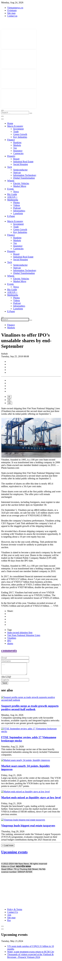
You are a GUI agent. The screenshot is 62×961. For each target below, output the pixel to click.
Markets (17, 145)
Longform (18, 213)
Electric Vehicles (21, 183)
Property (11, 156)
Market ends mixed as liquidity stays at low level (31, 797)
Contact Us (12, 912)
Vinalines (11, 638)
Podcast (17, 208)
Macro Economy (15, 126)
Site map (11, 13)
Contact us (12, 16)
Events (10, 189)
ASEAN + (12, 197)
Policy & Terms (14, 909)
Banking (17, 142)
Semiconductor (20, 169)
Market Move (19, 186)
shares (10, 643)
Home (10, 123)
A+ (9, 403)
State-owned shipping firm (19, 632)
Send (4, 683)
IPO (9, 640)
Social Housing (20, 164)
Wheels (10, 180)
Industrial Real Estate (23, 161)
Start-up (17, 172)
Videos (16, 205)
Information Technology (24, 175)
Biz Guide (12, 194)
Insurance (17, 150)
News (16, 191)
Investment (18, 129)
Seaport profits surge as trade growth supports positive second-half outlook (30, 707)
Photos (16, 202)
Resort (16, 159)
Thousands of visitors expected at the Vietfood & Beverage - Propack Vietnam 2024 (30, 955)
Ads (9, 915)
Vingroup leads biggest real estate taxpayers (28, 825)
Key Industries (20, 137)
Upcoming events (14, 852)
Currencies (18, 153)
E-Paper (11, 216)
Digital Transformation (24, 178)
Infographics (19, 210)
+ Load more (7, 845)
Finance (11, 139)
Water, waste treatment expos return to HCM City (30, 951)
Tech (9, 167)
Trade (16, 131)
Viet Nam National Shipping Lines (23, 635)
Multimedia (12, 199)
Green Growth (20, 134)
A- (9, 397)
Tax (15, 148)
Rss (9, 920)
